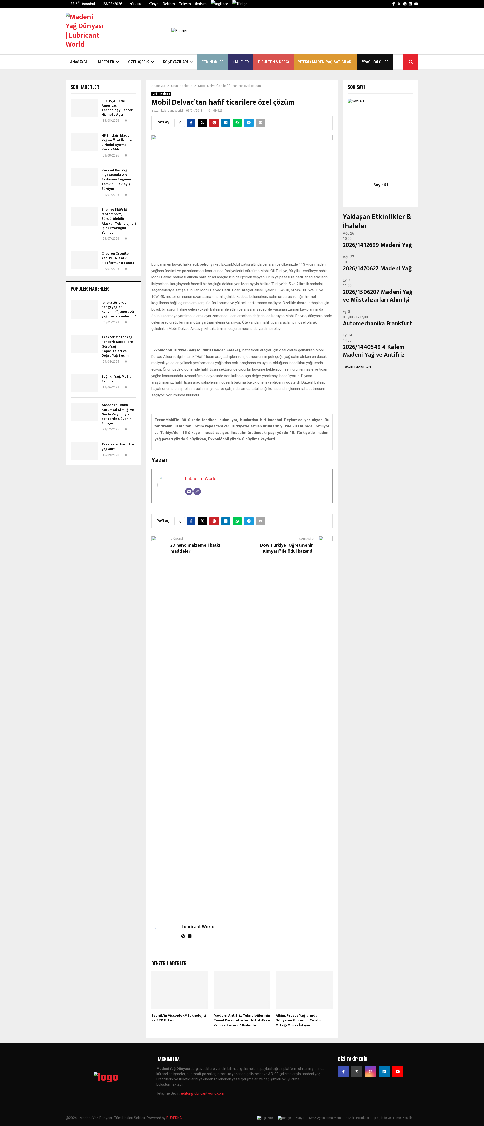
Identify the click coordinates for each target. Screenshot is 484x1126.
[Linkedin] (384, 1071)
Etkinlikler (213, 62)
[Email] (189, 491)
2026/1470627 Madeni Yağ (377, 269)
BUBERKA (174, 1118)
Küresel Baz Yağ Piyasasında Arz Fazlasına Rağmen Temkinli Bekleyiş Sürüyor (116, 179)
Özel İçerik (138, 62)
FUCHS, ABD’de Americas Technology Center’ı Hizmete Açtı (118, 108)
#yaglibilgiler (375, 62)
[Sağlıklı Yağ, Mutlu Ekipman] (84, 383)
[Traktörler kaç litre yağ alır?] (84, 451)
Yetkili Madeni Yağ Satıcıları (325, 62)
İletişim (201, 4)
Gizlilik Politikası (357, 1118)
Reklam (169, 4)
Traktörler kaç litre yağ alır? (118, 446)
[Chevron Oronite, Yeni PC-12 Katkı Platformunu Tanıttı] (84, 260)
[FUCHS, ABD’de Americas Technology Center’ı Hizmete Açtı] (84, 108)
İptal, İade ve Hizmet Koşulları (394, 1118)
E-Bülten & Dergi (273, 62)
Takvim (185, 4)
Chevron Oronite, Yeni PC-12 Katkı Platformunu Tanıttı (118, 258)
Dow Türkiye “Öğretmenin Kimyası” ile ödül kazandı (287, 548)
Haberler (105, 62)
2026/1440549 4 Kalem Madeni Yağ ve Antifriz (374, 351)
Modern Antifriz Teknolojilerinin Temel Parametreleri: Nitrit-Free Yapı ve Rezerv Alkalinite (242, 1020)
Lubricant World (172, 110)
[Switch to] (219, 4)
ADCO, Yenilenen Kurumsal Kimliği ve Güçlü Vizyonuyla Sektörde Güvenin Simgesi (118, 414)
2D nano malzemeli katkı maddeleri (195, 548)
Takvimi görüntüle (357, 366)
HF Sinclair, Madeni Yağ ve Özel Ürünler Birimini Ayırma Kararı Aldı (117, 142)
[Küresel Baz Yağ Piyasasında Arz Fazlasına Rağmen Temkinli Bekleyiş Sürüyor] (84, 177)
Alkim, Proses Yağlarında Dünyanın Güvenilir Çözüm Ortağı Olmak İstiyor (298, 1020)
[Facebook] (343, 1071)
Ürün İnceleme (161, 93)
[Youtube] (397, 1071)
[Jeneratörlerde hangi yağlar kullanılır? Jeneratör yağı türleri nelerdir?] (84, 309)
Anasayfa (78, 62)
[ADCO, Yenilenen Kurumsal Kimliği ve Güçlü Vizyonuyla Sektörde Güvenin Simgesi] (84, 412)
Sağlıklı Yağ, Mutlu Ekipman (116, 378)
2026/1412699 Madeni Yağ (377, 245)
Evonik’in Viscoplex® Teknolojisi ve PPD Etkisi (178, 1018)
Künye (154, 4)
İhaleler (241, 62)
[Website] (197, 491)
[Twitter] (356, 1071)
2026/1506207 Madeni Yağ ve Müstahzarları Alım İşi (378, 296)
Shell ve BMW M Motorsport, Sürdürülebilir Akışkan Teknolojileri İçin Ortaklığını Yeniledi (119, 221)
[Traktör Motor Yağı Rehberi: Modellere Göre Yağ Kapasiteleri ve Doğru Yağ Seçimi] (84, 344)
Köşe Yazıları (175, 62)
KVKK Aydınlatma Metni (325, 1118)
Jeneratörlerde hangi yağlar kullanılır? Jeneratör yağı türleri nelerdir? (119, 309)
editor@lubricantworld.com (202, 1093)
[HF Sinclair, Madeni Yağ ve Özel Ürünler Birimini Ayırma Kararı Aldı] (84, 142)
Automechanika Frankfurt (377, 324)
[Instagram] (370, 1071)
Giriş (137, 4)
